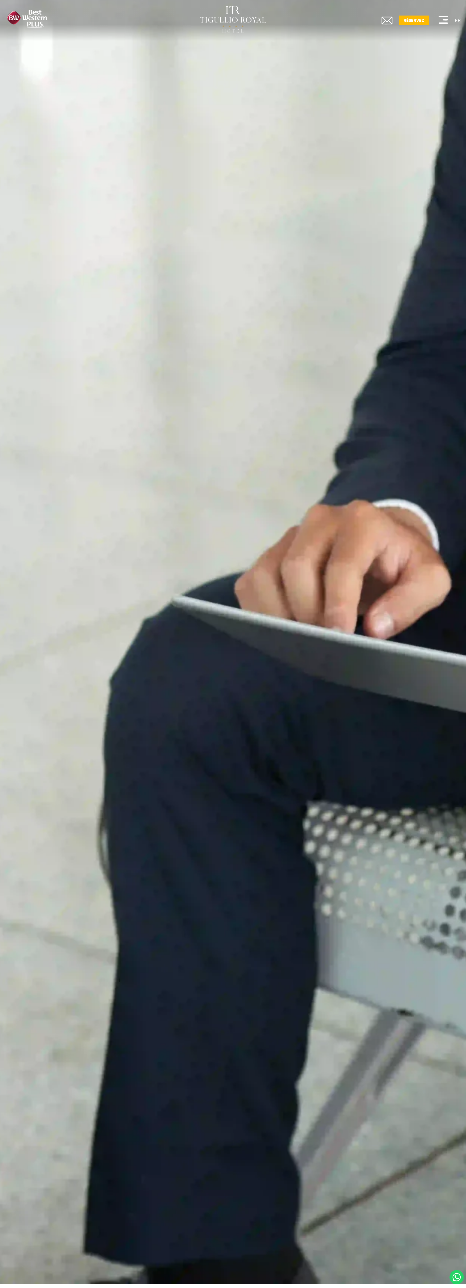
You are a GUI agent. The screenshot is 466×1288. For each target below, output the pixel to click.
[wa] (456, 1277)
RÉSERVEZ (414, 20)
